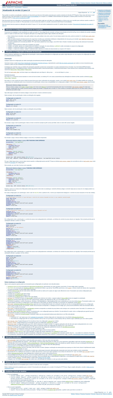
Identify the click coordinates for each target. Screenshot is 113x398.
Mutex (79, 301)
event (69, 288)
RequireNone (20, 69)
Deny (9, 78)
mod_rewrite (90, 356)
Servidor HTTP (10, 7)
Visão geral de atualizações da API (21, 17)
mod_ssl (10, 327)
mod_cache (10, 304)
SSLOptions (89, 341)
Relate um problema (107, 2)
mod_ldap (10, 311)
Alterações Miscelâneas (103, 16)
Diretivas (78, 2)
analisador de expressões (37, 317)
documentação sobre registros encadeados (84, 334)
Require (44, 87)
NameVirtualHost (17, 347)
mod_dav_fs (11, 298)
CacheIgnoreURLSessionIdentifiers (24, 304)
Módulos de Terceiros (103, 17)
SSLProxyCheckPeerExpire (47, 343)
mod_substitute (12, 328)
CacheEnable (30, 308)
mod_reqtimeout (12, 330)
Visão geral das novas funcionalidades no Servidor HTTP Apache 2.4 (104, 26)
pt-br (94, 12)
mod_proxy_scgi (12, 324)
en (89, 12)
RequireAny (14, 69)
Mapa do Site (99, 2)
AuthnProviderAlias (58, 354)
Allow (6, 78)
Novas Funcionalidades (33, 16)
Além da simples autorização (66, 63)
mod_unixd (89, 375)
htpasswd (10, 346)
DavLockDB (29, 298)
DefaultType (15, 290)
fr (91, 12)
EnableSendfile (19, 295)
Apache (4, 7)
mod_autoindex (12, 340)
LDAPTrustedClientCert (19, 311)
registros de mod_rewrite (44, 357)
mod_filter (11, 314)
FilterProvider (25, 314)
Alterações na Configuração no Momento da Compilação (104, 11)
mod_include (11, 315)
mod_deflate (11, 350)
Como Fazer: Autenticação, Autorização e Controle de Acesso (33, 63)
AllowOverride (19, 293)
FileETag (17, 296)
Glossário (93, 2)
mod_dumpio (11, 331)
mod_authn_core (76, 354)
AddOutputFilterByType (17, 384)
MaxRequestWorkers (29, 288)
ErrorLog (47, 333)
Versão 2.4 (25, 7)
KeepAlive (10, 299)
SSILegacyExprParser (78, 317)
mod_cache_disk (90, 36)
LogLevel (50, 321)
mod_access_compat (82, 82)
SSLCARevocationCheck (68, 327)
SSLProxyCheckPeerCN (33, 343)
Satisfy (14, 78)
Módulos (73, 2)
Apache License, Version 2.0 (16, 395)
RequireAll (28, 69)
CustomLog (54, 333)
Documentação (18, 7)
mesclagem (13, 162)
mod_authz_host (71, 80)
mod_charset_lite (13, 321)
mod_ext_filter (12, 322)
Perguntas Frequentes (85, 2)
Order (90, 76)
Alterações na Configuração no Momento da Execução (104, 14)
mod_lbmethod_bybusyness (86, 39)
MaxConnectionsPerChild (36, 286)
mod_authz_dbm (15, 72)
